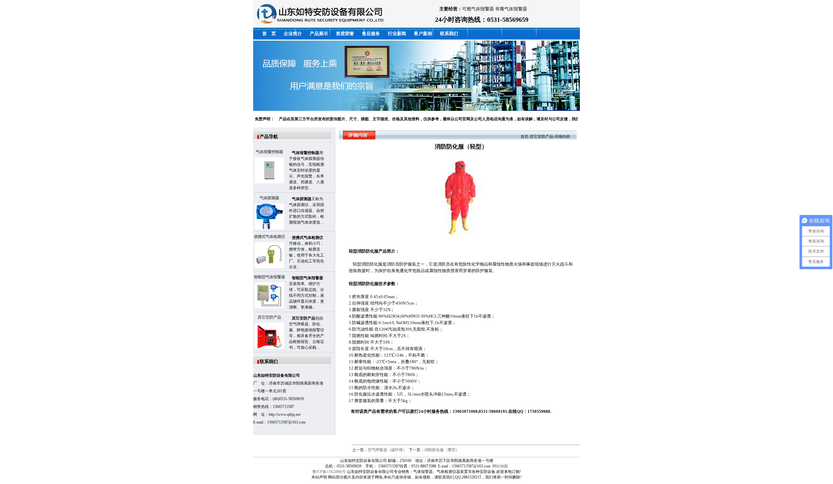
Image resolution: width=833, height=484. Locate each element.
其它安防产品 (269, 317)
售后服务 (371, 33)
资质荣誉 (345, 33)
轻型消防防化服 (367, 264)
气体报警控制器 (269, 152)
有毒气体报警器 (511, 9)
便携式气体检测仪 (269, 236)
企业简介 (293, 33)
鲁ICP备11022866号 (329, 471)
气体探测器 (269, 198)
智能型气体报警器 (269, 277)
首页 (524, 136)
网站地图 (500, 466)
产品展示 (319, 33)
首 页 (269, 33)
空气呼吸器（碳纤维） (387, 450)
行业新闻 (397, 33)
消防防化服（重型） (441, 450)
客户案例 (423, 33)
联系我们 (449, 33)
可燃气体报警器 (478, 9)
